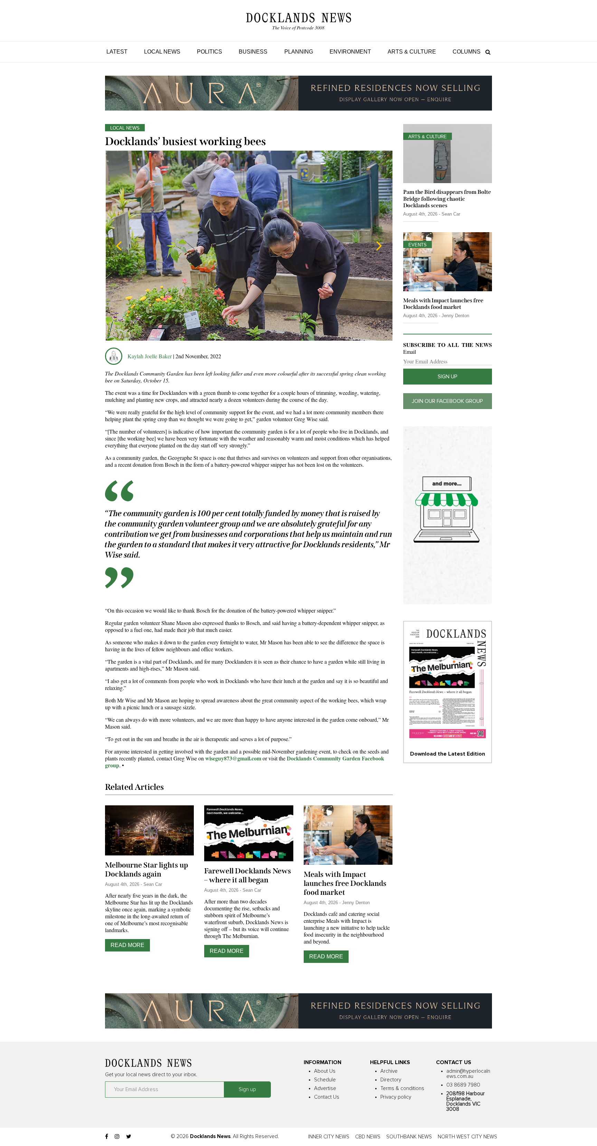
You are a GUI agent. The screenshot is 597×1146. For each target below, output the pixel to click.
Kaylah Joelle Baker (150, 356)
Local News (162, 52)
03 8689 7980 (463, 1085)
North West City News (467, 1136)
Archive (389, 1071)
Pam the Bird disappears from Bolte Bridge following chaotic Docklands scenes (447, 198)
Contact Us (326, 1097)
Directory (390, 1079)
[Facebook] (106, 1136)
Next (379, 245)
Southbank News (409, 1136)
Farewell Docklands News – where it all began (247, 875)
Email (409, 351)
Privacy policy (395, 1097)
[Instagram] (117, 1136)
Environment (350, 52)
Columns (467, 52)
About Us (324, 1071)
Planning (298, 52)
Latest (116, 52)
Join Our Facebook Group (447, 401)
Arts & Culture (412, 52)
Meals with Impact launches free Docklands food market (345, 883)
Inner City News (328, 1136)
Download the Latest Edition (447, 753)
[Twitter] (128, 1136)
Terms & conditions (402, 1088)
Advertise (325, 1088)
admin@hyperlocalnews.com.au (468, 1074)
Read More (127, 945)
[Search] (486, 51)
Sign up (447, 376)
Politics (209, 52)
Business (253, 52)
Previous (118, 245)
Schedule (325, 1079)
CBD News (367, 1136)
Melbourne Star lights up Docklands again (146, 870)
